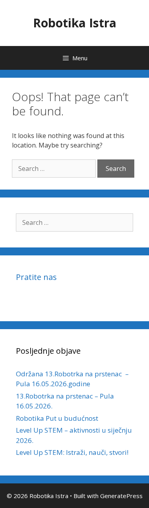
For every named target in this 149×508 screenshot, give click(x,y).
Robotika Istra (74, 23)
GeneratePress (121, 496)
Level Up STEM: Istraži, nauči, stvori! (72, 452)
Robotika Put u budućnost (57, 418)
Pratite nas (36, 277)
